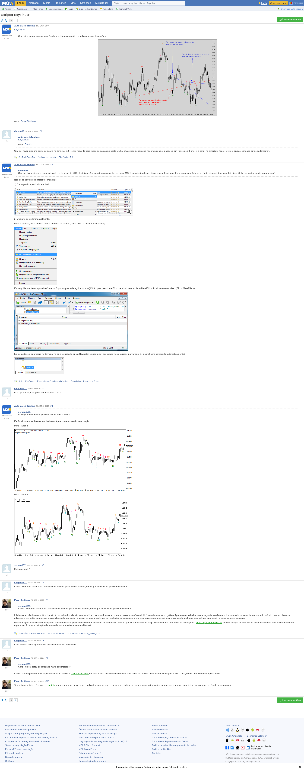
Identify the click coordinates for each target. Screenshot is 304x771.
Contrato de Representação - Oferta (170, 741)
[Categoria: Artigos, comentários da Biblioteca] (6, 20)
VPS (73, 3)
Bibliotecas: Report (56, 633)
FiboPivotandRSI (66, 157)
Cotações (85, 3)
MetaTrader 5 (232, 725)
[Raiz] (2, 20)
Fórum (20, 3)
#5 (43, 565)
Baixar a (90, 753)
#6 (43, 582)
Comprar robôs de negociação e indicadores (27, 741)
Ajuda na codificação (47, 157)
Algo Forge (38, 9)
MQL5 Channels (233, 736)
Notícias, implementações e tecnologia (98, 733)
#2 (51, 164)
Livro (71, 9)
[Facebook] (227, 747)
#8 (43, 640)
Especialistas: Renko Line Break (85, 381)
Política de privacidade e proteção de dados (174, 745)
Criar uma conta (278, 3)
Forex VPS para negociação (19, 749)
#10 (47, 681)
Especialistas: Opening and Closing (52, 381)
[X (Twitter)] (237, 747)
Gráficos (9, 761)
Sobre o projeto (160, 725)
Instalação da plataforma (91, 757)
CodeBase (22, 9)
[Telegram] (232, 747)
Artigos (8, 9)
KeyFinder (19, 29)
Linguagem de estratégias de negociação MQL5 (103, 741)
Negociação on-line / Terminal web (22, 725)
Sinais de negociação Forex (19, 745)
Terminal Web (125, 9)
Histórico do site (160, 729)
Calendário (108, 9)
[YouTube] (242, 747)
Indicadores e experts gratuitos (20, 729)
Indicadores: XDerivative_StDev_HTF (83, 633)
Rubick (28, 144)
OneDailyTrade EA (27, 157)
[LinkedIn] (248, 747)
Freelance (60, 3)
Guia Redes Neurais (88, 9)
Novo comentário (292, 19)
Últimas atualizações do (98, 729)
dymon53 (19, 131)
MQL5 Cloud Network (89, 745)
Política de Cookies (161, 749)
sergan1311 (20, 388)
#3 (43, 388)
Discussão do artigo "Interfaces (32, 633)
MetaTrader (101, 3)
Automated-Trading (24, 25)
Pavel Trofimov (28, 121)
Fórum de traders (14, 753)
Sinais (46, 3)
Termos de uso (159, 733)
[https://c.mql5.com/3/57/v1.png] (73, 201)
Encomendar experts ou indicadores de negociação (31, 737)
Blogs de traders (13, 757)
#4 (51, 406)
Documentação (56, 9)
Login (264, 3)
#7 (46, 600)
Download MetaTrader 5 (292, 9)
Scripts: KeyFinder (26, 381)
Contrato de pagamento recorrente (169, 737)
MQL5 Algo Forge (87, 749)
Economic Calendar (257, 736)
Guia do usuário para (96, 737)
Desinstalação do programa (92, 761)
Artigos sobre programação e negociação (26, 733)
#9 (46, 658)
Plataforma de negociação (99, 725)
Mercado (34, 3)
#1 (40, 131)
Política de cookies (178, 767)
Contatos (156, 753)
